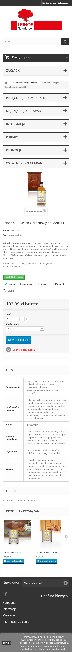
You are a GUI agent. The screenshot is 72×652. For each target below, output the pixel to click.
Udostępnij (26, 284)
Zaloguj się (63, 3)
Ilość (8, 314)
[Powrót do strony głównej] (6, 83)
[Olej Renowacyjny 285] (17, 534)
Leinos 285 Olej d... (13, 552)
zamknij (7, 642)
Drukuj (11, 291)
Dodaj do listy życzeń (23, 350)
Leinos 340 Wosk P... (47, 552)
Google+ (43, 284)
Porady (12, 137)
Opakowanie (12, 324)
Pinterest (59, 284)
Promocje (14, 150)
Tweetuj (11, 284)
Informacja (15, 124)
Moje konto (10, 615)
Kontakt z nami (49, 3)
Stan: (5, 235)
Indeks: (6, 230)
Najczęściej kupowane (24, 111)
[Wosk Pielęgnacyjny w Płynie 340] (50, 534)
